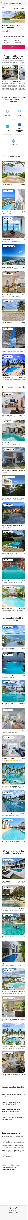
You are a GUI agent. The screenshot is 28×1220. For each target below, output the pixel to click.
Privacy (11, 1212)
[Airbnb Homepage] (3, 8)
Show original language (15, 3)
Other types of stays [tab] (7, 1136)
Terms (16, 1212)
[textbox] (7, 42)
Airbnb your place (19, 8)
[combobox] (13, 37)
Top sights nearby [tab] (19, 1136)
